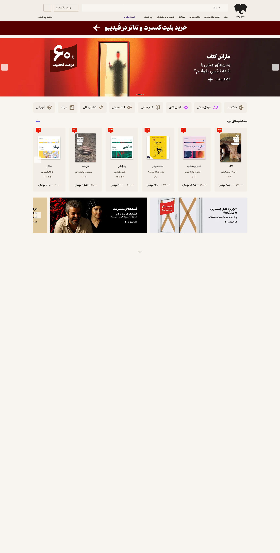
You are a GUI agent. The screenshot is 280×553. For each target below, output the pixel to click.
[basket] (47, 8)
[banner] (140, 28)
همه (38, 121)
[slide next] (4, 67)
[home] (240, 11)
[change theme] (37, 8)
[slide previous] (275, 67)
